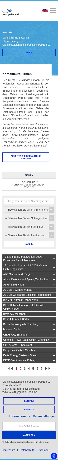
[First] (9, 368)
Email (29, 52)
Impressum (8, 450)
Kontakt (29, 401)
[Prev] (12, 369)
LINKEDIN (29, 409)
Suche (29, 244)
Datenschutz (27, 450)
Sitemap (43, 450)
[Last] (49, 368)
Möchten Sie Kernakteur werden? (26, 157)
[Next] (46, 369)
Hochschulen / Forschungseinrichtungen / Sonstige (29, 184)
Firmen (29, 175)
